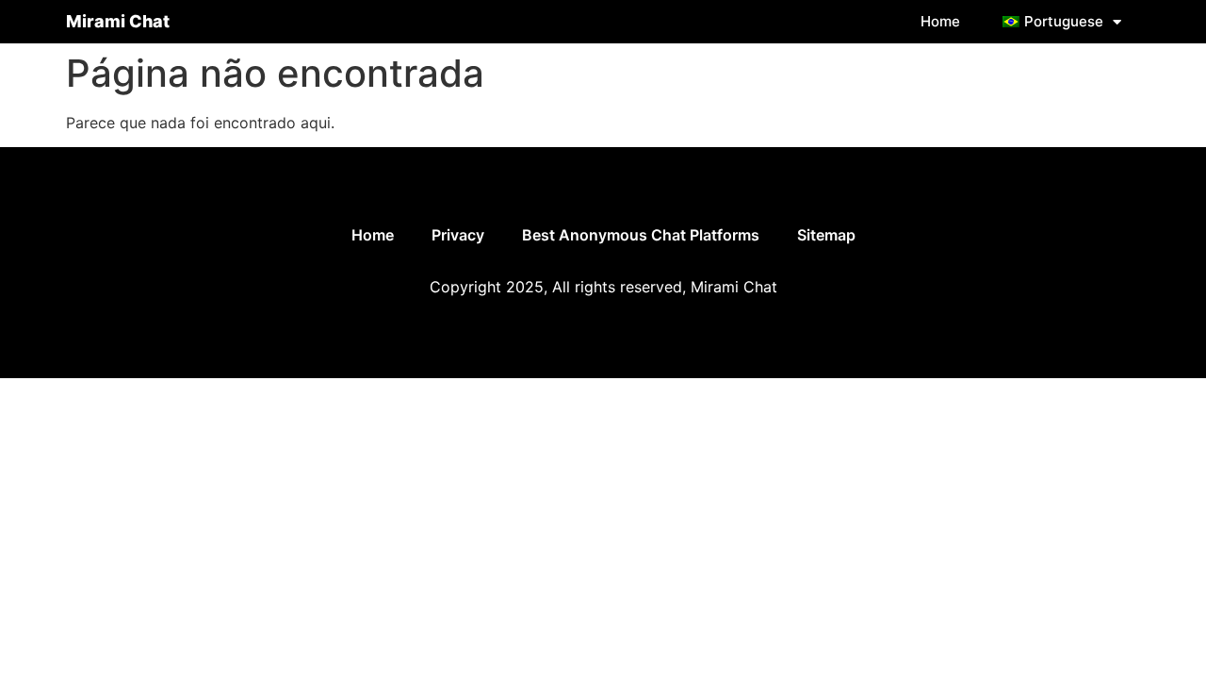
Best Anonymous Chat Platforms (640, 234)
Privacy (458, 234)
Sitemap (826, 234)
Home (940, 21)
